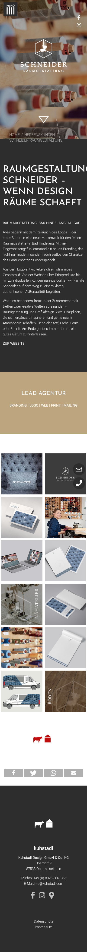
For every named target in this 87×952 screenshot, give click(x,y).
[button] (13, 773)
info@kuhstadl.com (48, 884)
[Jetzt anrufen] (79, 483)
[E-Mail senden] (79, 469)
